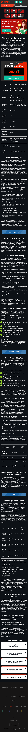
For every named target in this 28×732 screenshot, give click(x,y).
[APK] (14, 11)
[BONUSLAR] (21, 16)
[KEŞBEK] (21, 11)
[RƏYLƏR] (7, 11)
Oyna (14, 494)
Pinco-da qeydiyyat (14, 232)
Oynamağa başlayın (14, 78)
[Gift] (20, 2)
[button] (25, 723)
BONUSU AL (7, 30)
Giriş (20, 5)
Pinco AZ (22, 729)
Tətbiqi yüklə (14, 352)
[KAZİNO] (14, 16)
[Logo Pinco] (5, 2)
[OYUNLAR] (7, 16)
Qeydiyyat (7, 5)
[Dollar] (16, 2)
